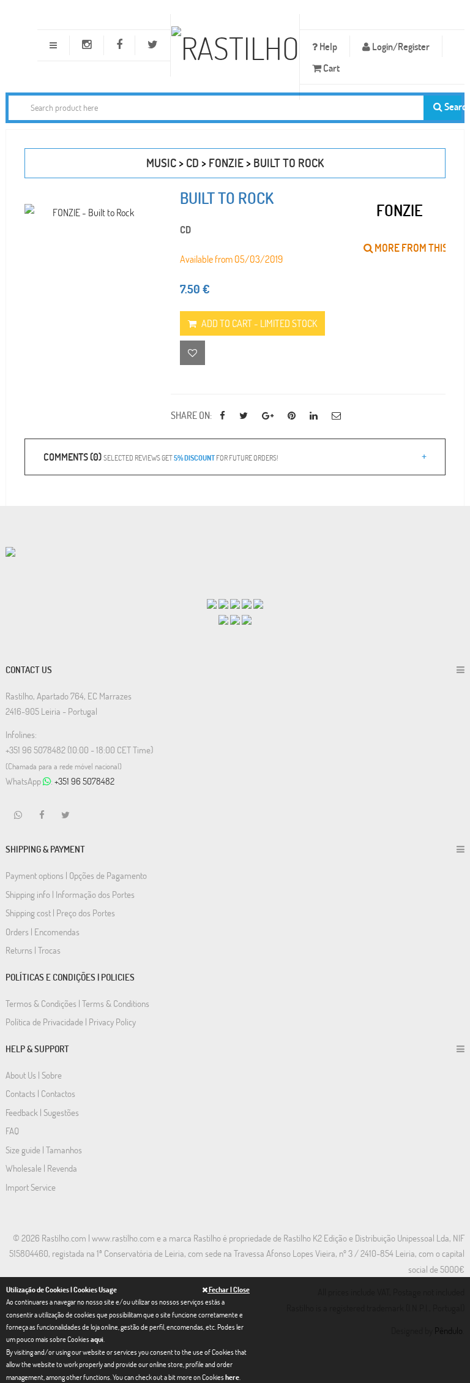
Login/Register (400, 46)
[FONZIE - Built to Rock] (88, 212)
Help (327, 46)
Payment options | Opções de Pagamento (76, 875)
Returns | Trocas (33, 950)
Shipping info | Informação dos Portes (70, 894)
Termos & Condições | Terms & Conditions (77, 1003)
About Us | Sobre (34, 1075)
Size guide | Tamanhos (44, 1150)
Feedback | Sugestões (42, 1112)
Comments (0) (160, 456)
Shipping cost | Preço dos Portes (60, 912)
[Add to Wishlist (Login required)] (192, 353)
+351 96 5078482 (84, 781)
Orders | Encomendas (43, 931)
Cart (330, 67)
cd (192, 162)
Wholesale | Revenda (41, 1168)
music (161, 162)
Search (451, 106)
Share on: (191, 415)
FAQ (12, 1131)
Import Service (31, 1187)
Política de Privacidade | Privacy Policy (71, 1022)
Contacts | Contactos (40, 1093)
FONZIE (226, 162)
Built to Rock (288, 162)
